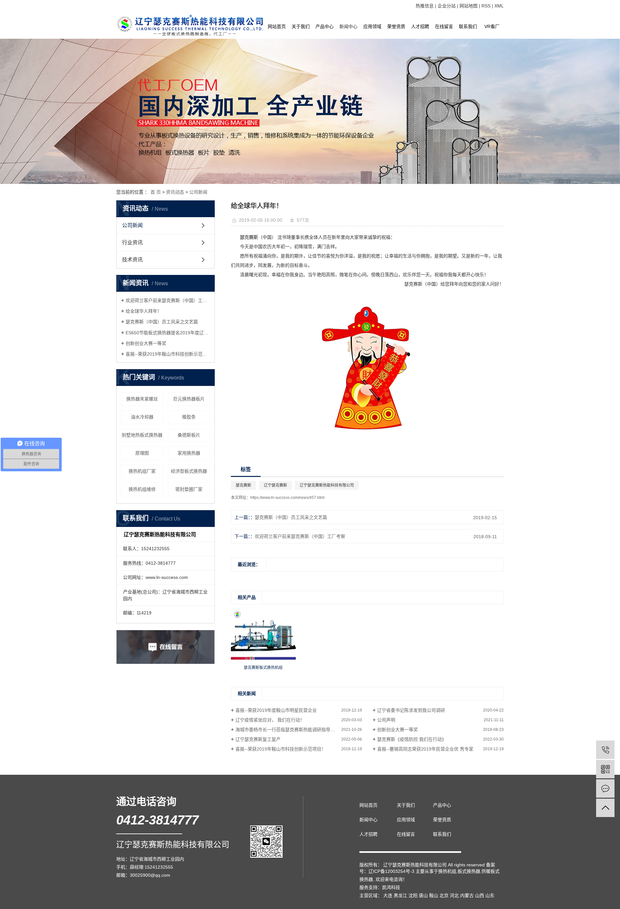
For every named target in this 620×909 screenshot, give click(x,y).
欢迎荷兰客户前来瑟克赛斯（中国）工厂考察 (168, 300)
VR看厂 (492, 26)
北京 (444, 895)
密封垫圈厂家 (188, 489)
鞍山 (433, 895)
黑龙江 (400, 895)
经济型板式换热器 (189, 471)
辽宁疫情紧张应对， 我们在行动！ (270, 719)
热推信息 (425, 5)
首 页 (155, 192)
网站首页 (277, 26)
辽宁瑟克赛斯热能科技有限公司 (327, 485)
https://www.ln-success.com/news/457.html (287, 497)
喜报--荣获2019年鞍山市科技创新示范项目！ (168, 354)
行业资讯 (132, 242)
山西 (479, 895)
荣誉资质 (396, 26)
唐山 (423, 895)
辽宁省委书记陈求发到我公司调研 (411, 710)
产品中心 (324, 26)
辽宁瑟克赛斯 (275, 485)
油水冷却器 (142, 416)
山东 (489, 895)
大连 (387, 895)
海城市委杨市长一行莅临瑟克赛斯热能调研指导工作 (287, 729)
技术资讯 (132, 259)
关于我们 (301, 26)
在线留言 (444, 26)
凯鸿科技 (391, 887)
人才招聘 (420, 26)
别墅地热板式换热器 (142, 435)
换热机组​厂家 (142, 471)
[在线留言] (605, 788)
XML (499, 5)
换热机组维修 (142, 489)
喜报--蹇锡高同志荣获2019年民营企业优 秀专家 (425, 749)
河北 (454, 895)
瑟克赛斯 (243, 485)
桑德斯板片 (189, 435)
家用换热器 (189, 453)
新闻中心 (348, 26)
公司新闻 (198, 192)
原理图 (142, 453)
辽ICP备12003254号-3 (391, 871)
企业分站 (447, 5)
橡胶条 (189, 416)
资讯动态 (175, 192)
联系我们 (468, 26)
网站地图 (469, 5)
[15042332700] (605, 750)
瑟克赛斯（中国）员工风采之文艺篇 (162, 321)
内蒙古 (467, 895)
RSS (486, 5)
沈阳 (413, 895)
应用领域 (372, 26)
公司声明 (386, 719)
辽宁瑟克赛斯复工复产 (258, 739)
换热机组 (447, 871)
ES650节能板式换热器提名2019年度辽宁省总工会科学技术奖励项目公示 (168, 332)
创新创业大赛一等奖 (146, 343)
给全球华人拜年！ (144, 311)
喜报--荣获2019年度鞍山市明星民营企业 (276, 710)
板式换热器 (469, 871)
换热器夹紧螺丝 (142, 398)
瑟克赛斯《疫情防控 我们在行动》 (411, 739)
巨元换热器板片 (189, 398)
